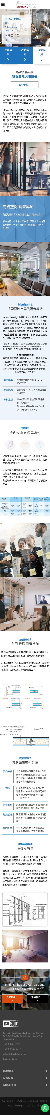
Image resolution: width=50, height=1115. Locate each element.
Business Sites (10, 1059)
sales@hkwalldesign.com (15, 1053)
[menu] (3, 4)
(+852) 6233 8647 (12, 1048)
